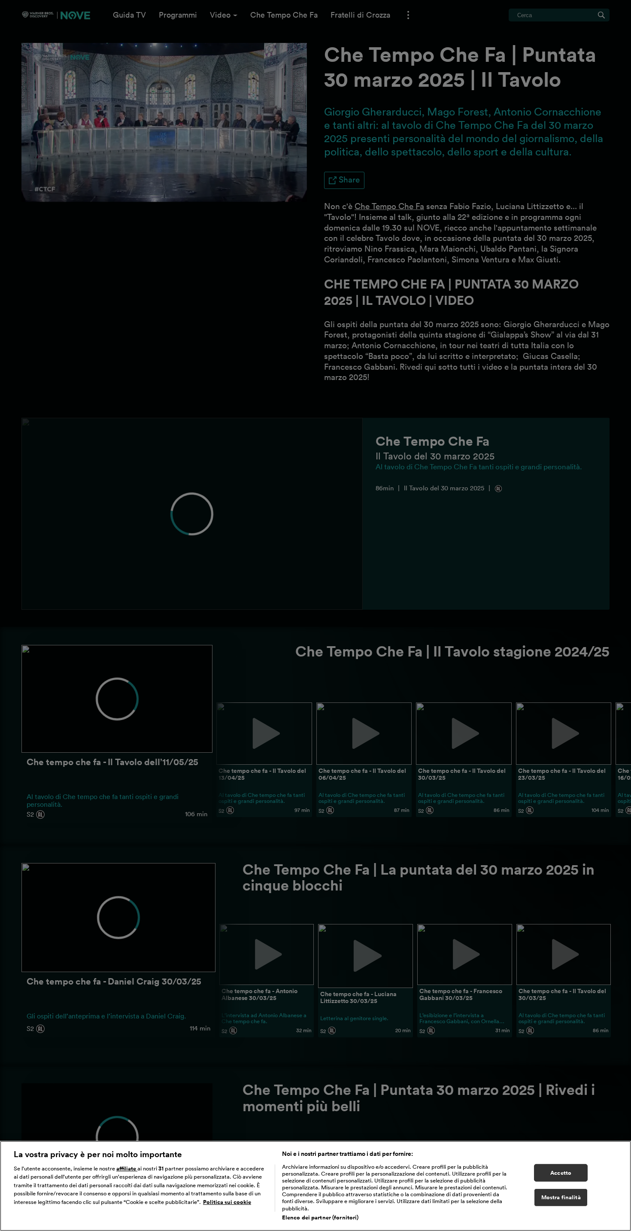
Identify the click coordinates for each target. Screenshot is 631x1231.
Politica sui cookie (227, 1202)
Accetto (560, 1173)
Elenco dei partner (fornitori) (320, 1217)
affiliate (126, 1168)
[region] (315, 1186)
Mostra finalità (561, 1198)
